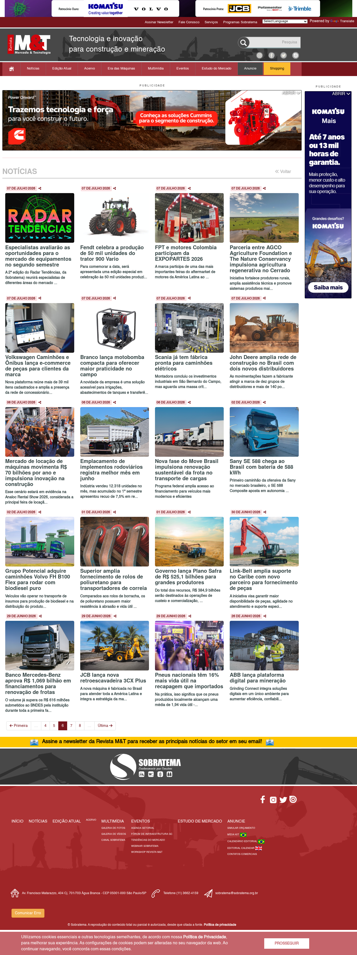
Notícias (33, 68)
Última (103, 726)
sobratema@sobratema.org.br (236, 893)
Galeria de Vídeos (113, 834)
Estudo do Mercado (216, 68)
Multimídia (156, 68)
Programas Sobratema (240, 22)
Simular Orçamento (241, 828)
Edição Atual (61, 68)
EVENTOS (140, 821)
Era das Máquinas (121, 68)
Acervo (89, 68)
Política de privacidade (220, 925)
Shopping (277, 68)
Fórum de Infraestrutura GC (151, 834)
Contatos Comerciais (242, 854)
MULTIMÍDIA (112, 821)
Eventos (182, 68)
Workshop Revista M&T (147, 852)
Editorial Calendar (241, 848)
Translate (347, 21)
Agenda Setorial (142, 828)
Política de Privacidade (204, 937)
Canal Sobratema (113, 840)
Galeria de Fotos (113, 828)
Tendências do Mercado (148, 840)
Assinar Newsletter (159, 22)
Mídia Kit (233, 835)
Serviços (211, 22)
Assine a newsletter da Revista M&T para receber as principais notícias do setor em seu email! (152, 741)
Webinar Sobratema (144, 846)
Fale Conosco (189, 22)
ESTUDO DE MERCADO (200, 821)
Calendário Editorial (242, 841)
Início (17, 821)
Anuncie (250, 68)
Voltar (285, 172)
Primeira (20, 726)
